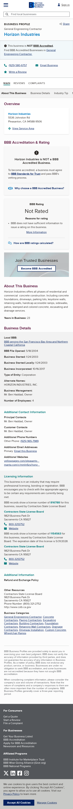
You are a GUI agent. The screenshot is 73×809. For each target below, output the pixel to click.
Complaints (36, 83)
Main (6, 83)
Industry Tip (61, 93)
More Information (36, 232)
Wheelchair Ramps (15, 633)
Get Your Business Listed (18, 736)
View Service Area (23, 128)
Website (13, 528)
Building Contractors (31, 623)
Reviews (19, 83)
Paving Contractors (30, 620)
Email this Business (25, 451)
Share (66, 24)
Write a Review (18, 72)
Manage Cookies (47, 802)
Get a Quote (10, 717)
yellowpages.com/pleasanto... (21, 461)
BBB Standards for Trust (25, 174)
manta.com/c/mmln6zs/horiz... (22, 465)
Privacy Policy (11, 794)
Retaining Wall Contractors (35, 627)
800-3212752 (16, 524)
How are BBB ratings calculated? (33, 243)
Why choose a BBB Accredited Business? (39, 188)
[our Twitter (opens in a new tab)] (6, 775)
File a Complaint (13, 723)
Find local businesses (23, 14)
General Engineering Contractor (23, 617)
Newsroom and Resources (18, 746)
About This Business (13, 93)
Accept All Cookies (19, 803)
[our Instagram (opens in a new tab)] (26, 775)
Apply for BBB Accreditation (20, 743)
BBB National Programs (17, 766)
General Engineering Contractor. (30, 52)
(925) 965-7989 (30, 441)
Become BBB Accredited (36, 268)
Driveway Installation (31, 630)
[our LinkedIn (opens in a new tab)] (13, 775)
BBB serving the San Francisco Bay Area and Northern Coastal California (36, 343)
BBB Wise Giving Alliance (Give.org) (24, 763)
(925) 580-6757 (18, 65)
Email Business (49, 65)
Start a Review (11, 720)
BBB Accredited (43, 46)
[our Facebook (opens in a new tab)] (19, 775)
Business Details (40, 93)
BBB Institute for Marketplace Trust (23, 759)
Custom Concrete (55, 630)
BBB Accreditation (14, 740)
